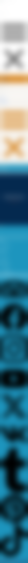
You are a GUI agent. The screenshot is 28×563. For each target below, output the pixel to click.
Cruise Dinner (4, 101)
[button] (14, 133)
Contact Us (4, 103)
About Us (4, 98)
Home (3, 97)
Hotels (3, 99)
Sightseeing (4, 102)
